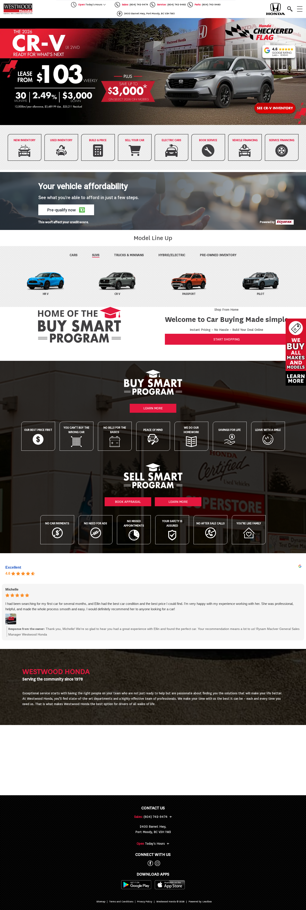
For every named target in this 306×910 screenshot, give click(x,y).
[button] (153, 71)
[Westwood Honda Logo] (18, 9)
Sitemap (100, 901)
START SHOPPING (226, 339)
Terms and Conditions (121, 901)
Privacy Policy (144, 901)
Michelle (11, 589)
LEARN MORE (153, 408)
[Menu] (299, 9)
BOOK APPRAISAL (128, 502)
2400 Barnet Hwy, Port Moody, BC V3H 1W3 (153, 829)
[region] (153, 71)
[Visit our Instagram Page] (156, 863)
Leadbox (207, 901)
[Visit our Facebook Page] (149, 863)
